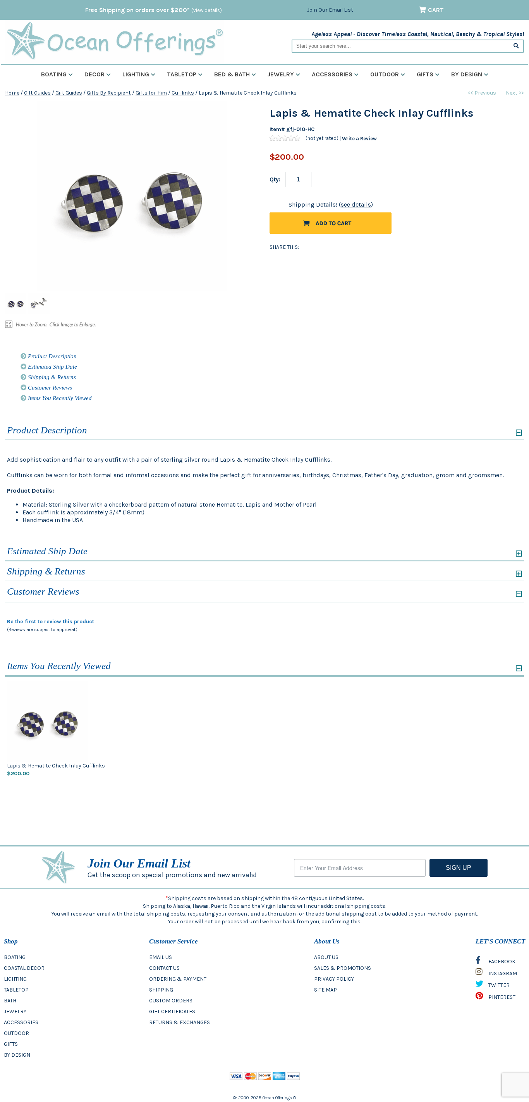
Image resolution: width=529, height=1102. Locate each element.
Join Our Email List (330, 10)
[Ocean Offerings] (114, 41)
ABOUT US (326, 957)
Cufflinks (183, 93)
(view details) (206, 10)
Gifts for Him (151, 93)
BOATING (15, 957)
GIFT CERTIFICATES (172, 1011)
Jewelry (281, 74)
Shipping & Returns (51, 377)
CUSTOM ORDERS (170, 1000)
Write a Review (359, 138)
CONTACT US (164, 968)
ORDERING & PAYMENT (177, 979)
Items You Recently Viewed (59, 398)
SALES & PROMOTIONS (342, 968)
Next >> (515, 93)
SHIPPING (161, 989)
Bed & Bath (232, 74)
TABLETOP (16, 989)
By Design (466, 74)
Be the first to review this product (50, 621)
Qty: (275, 179)
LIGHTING (15, 979)
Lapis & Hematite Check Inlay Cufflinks (56, 765)
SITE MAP (325, 989)
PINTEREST (501, 997)
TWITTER (498, 985)
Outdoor (384, 74)
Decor (94, 74)
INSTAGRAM (502, 973)
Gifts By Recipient (109, 93)
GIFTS (11, 1044)
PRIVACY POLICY (334, 979)
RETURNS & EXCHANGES (179, 1022)
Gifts (425, 74)
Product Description (51, 356)
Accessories (332, 74)
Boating (54, 74)
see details (356, 204)
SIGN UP (458, 867)
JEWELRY (15, 1011)
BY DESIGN (17, 1055)
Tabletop (181, 74)
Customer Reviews (49, 388)
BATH (10, 1000)
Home (12, 93)
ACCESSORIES (21, 1022)
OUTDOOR (16, 1033)
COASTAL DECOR (24, 968)
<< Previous (482, 93)
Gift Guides (37, 93)
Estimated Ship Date (51, 367)
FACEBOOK (501, 961)
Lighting (135, 74)
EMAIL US (160, 957)
